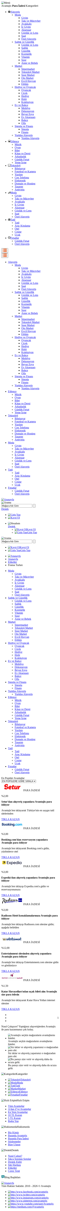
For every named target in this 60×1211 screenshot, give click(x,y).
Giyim (24, 17)
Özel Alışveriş (28, 38)
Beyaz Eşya (27, 114)
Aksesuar (26, 29)
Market (18, 66)
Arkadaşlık (20, 156)
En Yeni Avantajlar (18, 1112)
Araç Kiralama (22, 225)
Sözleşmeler (14, 1141)
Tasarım (19, 186)
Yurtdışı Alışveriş (24, 135)
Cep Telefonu (22, 177)
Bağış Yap (13, 1121)
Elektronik (20, 180)
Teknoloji (15, 165)
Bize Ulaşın (14, 1144)
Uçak (17, 234)
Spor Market (27, 75)
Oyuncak (26, 90)
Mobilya (25, 108)
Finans (24, 132)
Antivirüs (19, 189)
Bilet (17, 150)
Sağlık (24, 47)
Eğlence (14, 141)
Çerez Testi (14, 1171)
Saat (23, 35)
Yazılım (19, 174)
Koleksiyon (27, 102)
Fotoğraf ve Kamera (25, 171)
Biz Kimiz (13, 1132)
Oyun (18, 147)
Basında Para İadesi (18, 1138)
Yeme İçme (20, 162)
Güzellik (25, 51)
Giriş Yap (32, 532)
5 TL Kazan (14, 1118)
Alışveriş (15, 11)
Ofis (23, 123)
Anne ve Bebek (29, 63)
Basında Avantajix (17, 1135)
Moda (18, 14)
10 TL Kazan (15, 1115)
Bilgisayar (20, 168)
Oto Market (27, 78)
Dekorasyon (27, 111)
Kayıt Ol (31, 529)
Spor (23, 60)
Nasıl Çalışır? (15, 1155)
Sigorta (25, 129)
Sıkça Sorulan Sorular (19, 1158)
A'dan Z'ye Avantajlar (19, 1109)
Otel (17, 228)
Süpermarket (28, 69)
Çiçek (24, 93)
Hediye (25, 96)
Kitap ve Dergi (22, 153)
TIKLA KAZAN (10, 819)
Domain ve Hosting (25, 183)
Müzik (18, 144)
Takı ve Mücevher (30, 20)
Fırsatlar (14, 237)
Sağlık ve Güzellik (24, 41)
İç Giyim (26, 26)
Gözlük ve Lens (29, 32)
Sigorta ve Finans (24, 126)
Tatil (12, 219)
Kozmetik (26, 54)
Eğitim (24, 84)
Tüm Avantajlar (16, 1106)
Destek (5, 509)
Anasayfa (13, 559)
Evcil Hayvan (28, 81)
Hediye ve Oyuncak (25, 87)
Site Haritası (14, 1165)
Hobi (24, 99)
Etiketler (12, 562)
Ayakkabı (26, 23)
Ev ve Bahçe (21, 105)
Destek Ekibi (15, 1161)
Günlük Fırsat (22, 159)
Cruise (18, 231)
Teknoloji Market (30, 72)
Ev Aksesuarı (28, 117)
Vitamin (25, 57)
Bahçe (24, 120)
